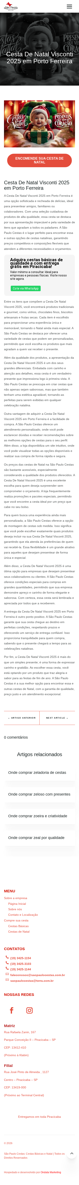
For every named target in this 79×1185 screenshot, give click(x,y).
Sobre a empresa (15, 898)
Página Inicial (17, 903)
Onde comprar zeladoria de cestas (37, 772)
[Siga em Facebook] (11, 1010)
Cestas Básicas (18, 926)
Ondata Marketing (51, 1172)
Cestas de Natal (18, 931)
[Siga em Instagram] (29, 1010)
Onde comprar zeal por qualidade (36, 838)
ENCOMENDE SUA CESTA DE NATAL (39, 160)
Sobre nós (15, 909)
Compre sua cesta (16, 920)
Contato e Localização (23, 914)
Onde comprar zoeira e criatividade (37, 816)
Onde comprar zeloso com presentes (39, 794)
